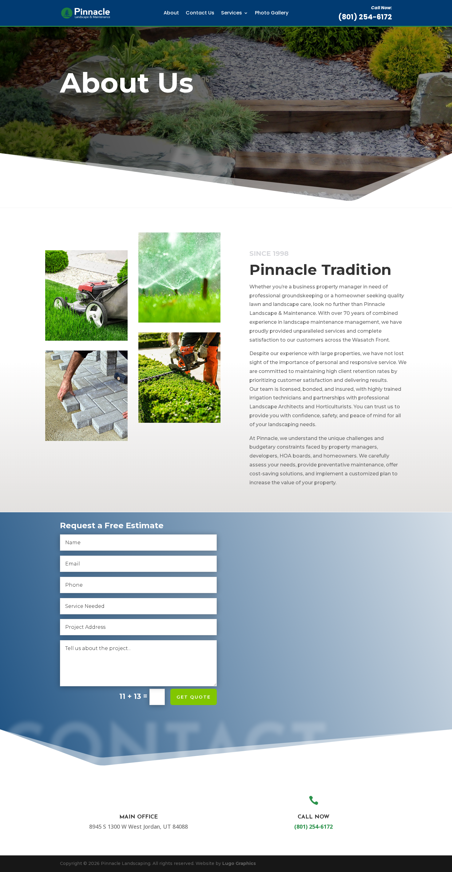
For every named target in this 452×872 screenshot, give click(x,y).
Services (231, 12)
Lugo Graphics (239, 863)
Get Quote (193, 697)
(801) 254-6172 (365, 17)
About (171, 12)
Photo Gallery (271, 12)
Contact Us (200, 12)
